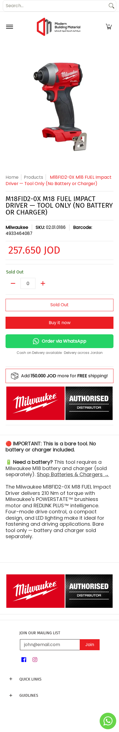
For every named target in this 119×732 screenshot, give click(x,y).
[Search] (111, 5)
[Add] (42, 283)
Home (12, 177)
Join (89, 644)
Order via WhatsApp (64, 341)
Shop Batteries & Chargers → (73, 474)
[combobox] (55, 5)
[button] (108, 27)
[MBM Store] (59, 27)
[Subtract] (13, 283)
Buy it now (60, 322)
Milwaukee (17, 227)
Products (33, 177)
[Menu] (9, 27)
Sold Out (59, 305)
